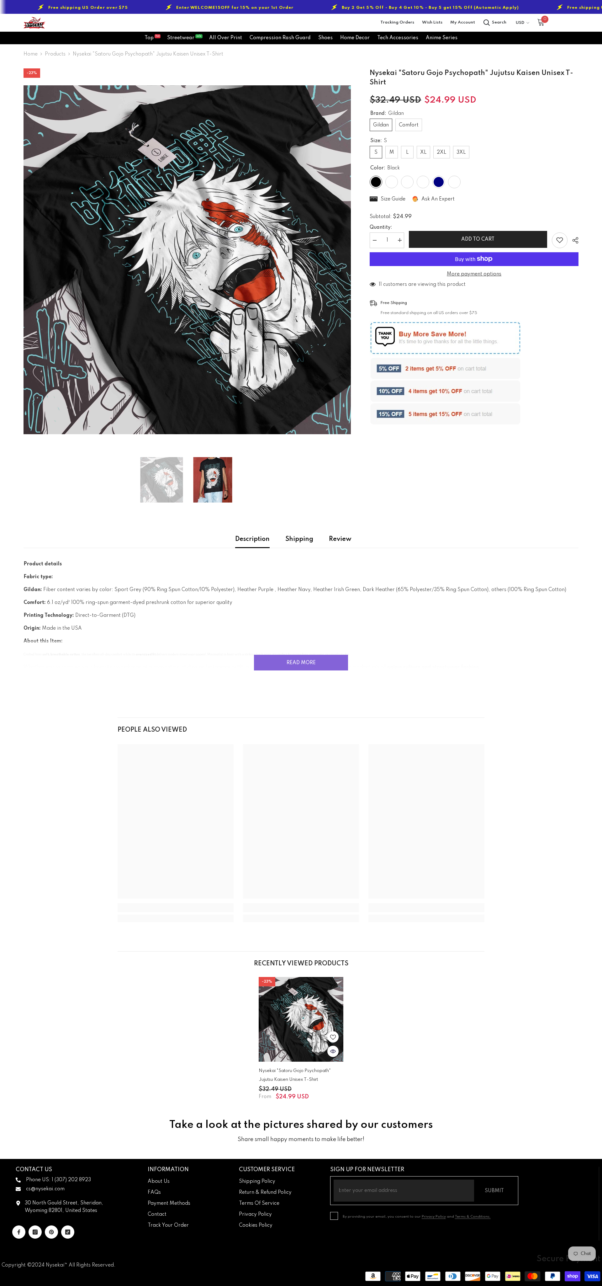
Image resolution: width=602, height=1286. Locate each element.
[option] (187, 259)
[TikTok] (67, 1232)
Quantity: (381, 227)
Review (340, 539)
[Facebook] (18, 1232)
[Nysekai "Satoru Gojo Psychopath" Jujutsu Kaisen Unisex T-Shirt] (301, 1019)
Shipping (299, 539)
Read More (301, 662)
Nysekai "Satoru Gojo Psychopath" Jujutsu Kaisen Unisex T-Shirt (295, 1075)
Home (31, 54)
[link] (176, 907)
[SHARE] (573, 240)
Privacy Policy (434, 1217)
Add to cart (478, 239)
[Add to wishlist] (560, 240)
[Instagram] (35, 1232)
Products (55, 54)
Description (252, 539)
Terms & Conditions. (473, 1217)
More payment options (474, 273)
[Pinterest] (51, 1232)
